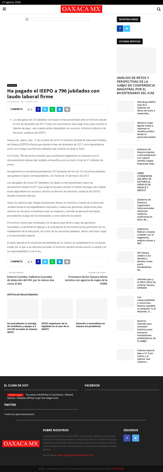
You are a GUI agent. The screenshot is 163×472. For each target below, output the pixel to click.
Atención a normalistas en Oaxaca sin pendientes (90, 325)
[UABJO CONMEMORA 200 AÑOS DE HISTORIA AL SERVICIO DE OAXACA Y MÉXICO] (125, 177)
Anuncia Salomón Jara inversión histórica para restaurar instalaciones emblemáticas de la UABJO (146, 330)
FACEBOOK (92, 385)
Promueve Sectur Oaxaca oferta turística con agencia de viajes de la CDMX (86, 280)
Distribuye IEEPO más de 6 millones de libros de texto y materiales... (146, 107)
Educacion (12, 85)
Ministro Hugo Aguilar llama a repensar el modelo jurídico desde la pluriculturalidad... (146, 131)
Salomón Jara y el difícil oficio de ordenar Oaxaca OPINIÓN (146, 283)
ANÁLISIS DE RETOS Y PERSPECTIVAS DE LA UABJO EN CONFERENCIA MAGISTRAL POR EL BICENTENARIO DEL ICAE (136, 85)
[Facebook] (127, 438)
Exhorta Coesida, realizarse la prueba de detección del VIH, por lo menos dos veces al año (30, 280)
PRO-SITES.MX (117, 469)
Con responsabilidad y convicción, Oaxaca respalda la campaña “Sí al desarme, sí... (146, 304)
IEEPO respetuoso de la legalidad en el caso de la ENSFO (55, 326)
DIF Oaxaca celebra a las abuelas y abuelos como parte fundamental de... (144, 261)
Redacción (15, 102)
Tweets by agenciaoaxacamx (19, 414)
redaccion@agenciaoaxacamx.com (75, 455)
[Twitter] (135, 438)
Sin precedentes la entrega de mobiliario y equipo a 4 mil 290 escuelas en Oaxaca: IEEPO (22, 328)
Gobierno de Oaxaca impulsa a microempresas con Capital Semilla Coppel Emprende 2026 (146, 156)
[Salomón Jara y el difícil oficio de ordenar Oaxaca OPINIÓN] (125, 283)
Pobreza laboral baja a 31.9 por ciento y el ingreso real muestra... (145, 356)
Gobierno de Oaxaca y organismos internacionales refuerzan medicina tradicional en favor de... (145, 209)
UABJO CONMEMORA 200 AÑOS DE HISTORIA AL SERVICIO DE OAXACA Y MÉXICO (144, 182)
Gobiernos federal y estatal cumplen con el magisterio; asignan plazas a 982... (146, 236)
